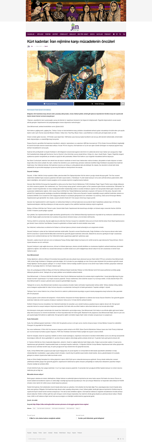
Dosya (92, 34)
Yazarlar (30, 34)
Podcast (108, 34)
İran (34, 408)
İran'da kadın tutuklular (43, 408)
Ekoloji (73, 34)
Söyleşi (40, 34)
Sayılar (99, 34)
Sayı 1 (78, 408)
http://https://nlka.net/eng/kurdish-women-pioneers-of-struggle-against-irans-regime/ (61, 404)
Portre (48, 34)
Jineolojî (64, 34)
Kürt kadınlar (70, 408)
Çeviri (55, 34)
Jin (32, 46)
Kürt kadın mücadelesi (58, 408)
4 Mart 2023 (39, 46)
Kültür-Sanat (83, 34)
